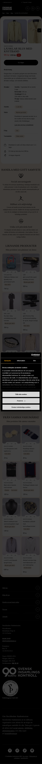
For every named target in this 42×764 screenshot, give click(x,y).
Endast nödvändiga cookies (21, 407)
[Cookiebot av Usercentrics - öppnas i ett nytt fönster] (31, 355)
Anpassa (20, 401)
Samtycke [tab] (7, 360)
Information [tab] (21, 360)
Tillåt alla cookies (21, 394)
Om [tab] (34, 360)
